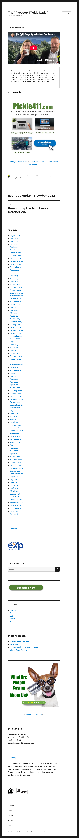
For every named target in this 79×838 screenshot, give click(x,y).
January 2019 (15, 497)
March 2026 (15, 250)
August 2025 (15, 270)
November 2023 (16, 330)
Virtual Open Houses (18, 650)
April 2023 (14, 350)
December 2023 (16, 327)
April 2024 (14, 316)
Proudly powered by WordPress (37, 832)
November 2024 (16, 296)
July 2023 (13, 342)
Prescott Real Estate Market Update (24, 647)
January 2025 (15, 290)
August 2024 (15, 304)
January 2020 (15, 462)
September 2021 (16, 405)
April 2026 (14, 247)
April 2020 (14, 454)
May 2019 (14, 485)
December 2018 (16, 500)
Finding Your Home (52, 176)
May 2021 (14, 416)
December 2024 (16, 293)
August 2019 (15, 477)
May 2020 (14, 451)
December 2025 (16, 258)
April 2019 (14, 488)
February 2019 (16, 494)
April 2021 (14, 419)
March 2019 (15, 491)
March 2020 (15, 457)
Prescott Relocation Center (21, 641)
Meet (12, 622)
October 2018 (15, 505)
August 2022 (15, 373)
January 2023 (15, 359)
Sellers (12, 613)
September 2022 (16, 370)
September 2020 (16, 439)
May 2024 (14, 313)
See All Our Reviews (34, 715)
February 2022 (16, 391)
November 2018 (16, 502)
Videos (12, 616)
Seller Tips (19, 178)
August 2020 (15, 442)
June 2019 (14, 482)
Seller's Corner (52, 162)
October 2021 (15, 402)
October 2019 (15, 471)
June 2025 (14, 276)
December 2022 (16, 362)
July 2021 (13, 411)
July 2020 (14, 445)
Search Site (33, 165)
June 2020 (14, 448)
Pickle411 (12, 162)
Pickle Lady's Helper (18, 176)
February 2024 (16, 322)
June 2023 (14, 345)
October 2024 (15, 299)
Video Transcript (14, 92)
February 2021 (15, 425)
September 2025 (16, 267)
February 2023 (16, 356)
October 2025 (15, 264)
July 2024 (14, 307)
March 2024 (15, 319)
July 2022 (14, 376)
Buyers (13, 610)
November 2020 (16, 434)
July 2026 (14, 238)
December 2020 (16, 431)
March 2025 (15, 284)
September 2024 (16, 302)
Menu (67, 14)
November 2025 (16, 261)
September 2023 (16, 336)
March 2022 (15, 388)
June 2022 (14, 379)
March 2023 (15, 353)
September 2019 (16, 474)
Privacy (13, 758)
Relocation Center (36, 162)
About (12, 619)
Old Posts (14, 529)
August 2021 (15, 408)
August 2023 (15, 339)
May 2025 (14, 279)
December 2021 (16, 396)
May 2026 (14, 244)
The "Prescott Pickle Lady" (28, 12)
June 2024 (14, 310)
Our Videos (11, 178)
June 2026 (14, 241)
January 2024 (15, 324)
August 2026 (15, 235)
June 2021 (14, 413)
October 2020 (15, 436)
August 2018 (15, 511)
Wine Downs (23, 162)
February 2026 (16, 253)
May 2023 (14, 347)
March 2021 (14, 422)
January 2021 (15, 428)
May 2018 (14, 514)
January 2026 (15, 256)
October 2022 (15, 368)
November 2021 (16, 399)
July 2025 (14, 273)
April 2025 (14, 281)
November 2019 (16, 468)
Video (42, 176)
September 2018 (16, 508)
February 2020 (16, 459)
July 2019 (13, 480)
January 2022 (15, 393)
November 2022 (16, 365)
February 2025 (16, 287)
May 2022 (14, 382)
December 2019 (16, 465)
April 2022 (14, 385)
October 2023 (15, 333)
